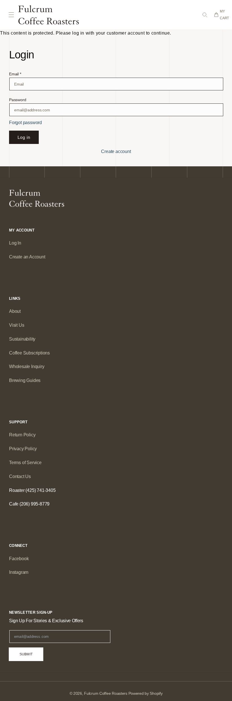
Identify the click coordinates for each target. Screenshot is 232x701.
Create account (116, 151)
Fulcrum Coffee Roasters (105, 693)
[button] (11, 14)
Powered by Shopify (145, 693)
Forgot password (25, 122)
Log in (24, 137)
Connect (18, 545)
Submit (26, 654)
